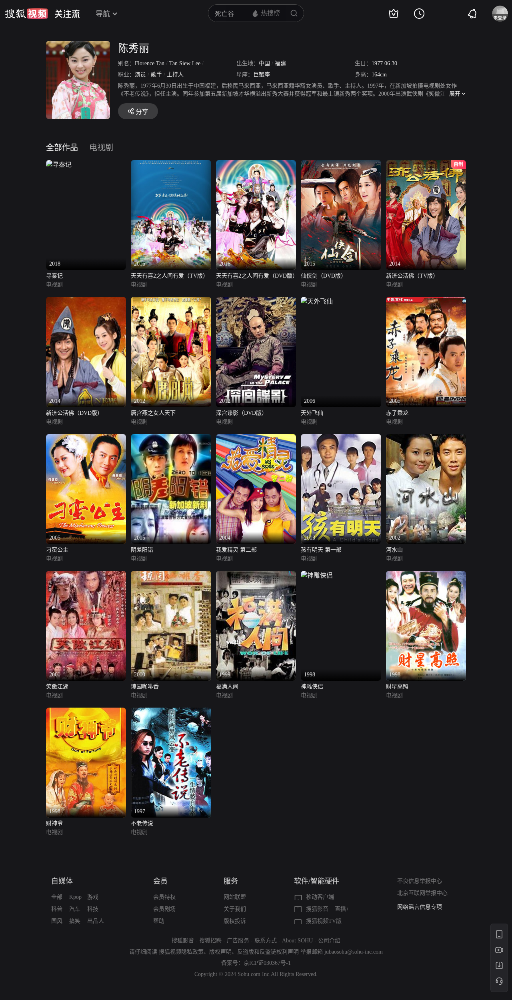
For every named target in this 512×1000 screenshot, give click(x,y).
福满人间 (227, 687)
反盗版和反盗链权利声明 (268, 952)
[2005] (426, 301)
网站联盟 (235, 897)
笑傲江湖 (57, 687)
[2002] (426, 438)
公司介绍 (329, 941)
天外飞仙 (312, 413)
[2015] (341, 164)
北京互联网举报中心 (422, 893)
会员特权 (164, 897)
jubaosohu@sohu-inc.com (353, 952)
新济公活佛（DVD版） (74, 413)
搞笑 (74, 921)
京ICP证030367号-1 (267, 963)
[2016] (171, 164)
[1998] (317, 575)
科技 (92, 909)
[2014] (86, 301)
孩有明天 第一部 (321, 550)
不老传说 (142, 823)
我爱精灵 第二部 (236, 550)
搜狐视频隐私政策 (181, 952)
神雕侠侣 (312, 687)
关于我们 (235, 909)
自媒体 (62, 881)
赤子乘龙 (397, 413)
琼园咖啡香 (145, 687)
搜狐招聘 (210, 941)
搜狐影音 (317, 909)
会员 (160, 881)
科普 (56, 909)
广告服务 (238, 941)
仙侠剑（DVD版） (323, 276)
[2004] (256, 438)
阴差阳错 (142, 550)
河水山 (394, 550)
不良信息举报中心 (419, 881)
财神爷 (54, 823)
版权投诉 (235, 921)
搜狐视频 (26, 13)
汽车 (74, 909)
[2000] (86, 575)
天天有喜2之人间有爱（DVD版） (256, 276)
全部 (56, 897)
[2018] (59, 164)
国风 (56, 921)
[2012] (171, 301)
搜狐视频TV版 (324, 921)
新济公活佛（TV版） (412, 276)
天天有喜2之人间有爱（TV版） (169, 276)
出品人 (95, 921)
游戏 (92, 897)
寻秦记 (54, 276)
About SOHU (297, 941)
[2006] (317, 301)
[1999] (256, 575)
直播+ (342, 909)
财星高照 (397, 687)
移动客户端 (320, 897)
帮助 (158, 921)
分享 (142, 111)
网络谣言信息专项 (419, 907)
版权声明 (220, 952)
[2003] (341, 438)
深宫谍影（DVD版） (241, 413)
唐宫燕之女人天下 (153, 413)
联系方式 (265, 941)
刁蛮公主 (57, 550)
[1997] (171, 712)
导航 (103, 14)
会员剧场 (164, 909)
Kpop (75, 897)
